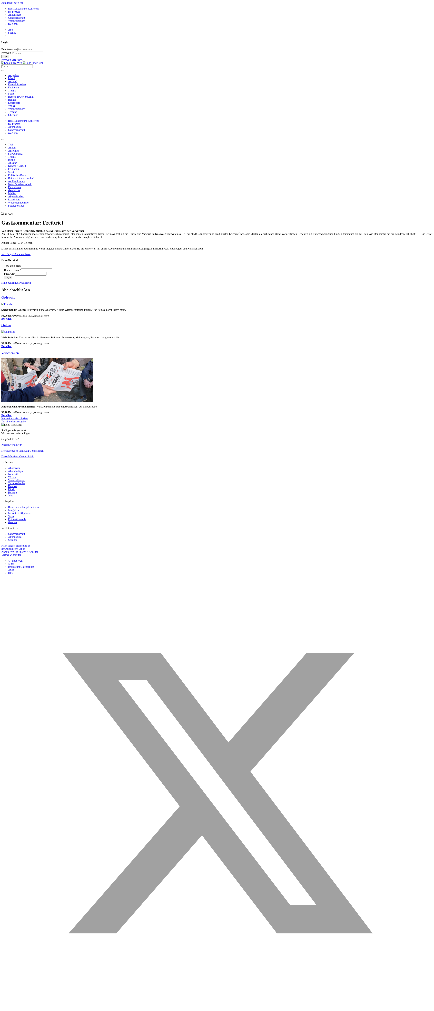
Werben (12, 477)
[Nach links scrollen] (2, 139)
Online (6, 325)
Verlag (11, 105)
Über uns (13, 115)
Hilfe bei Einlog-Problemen (16, 282)
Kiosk (11, 489)
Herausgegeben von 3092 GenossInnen (22, 450)
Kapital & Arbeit (17, 84)
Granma (12, 522)
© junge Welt (15, 560)
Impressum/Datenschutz (21, 566)
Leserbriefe (14, 102)
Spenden (12, 540)
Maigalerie (13, 510)
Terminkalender (16, 483)
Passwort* (9, 273)
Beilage (12, 99)
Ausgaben (13, 75)
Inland (11, 78)
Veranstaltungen (16, 20)
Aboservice (14, 468)
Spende (12, 32)
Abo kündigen (16, 471)
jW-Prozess (14, 11)
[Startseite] (22, 62)
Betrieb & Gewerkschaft (21, 96)
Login (5, 56)
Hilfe (11, 572)
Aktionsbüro (15, 14)
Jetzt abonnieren (16, 254)
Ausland (12, 81)
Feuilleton (13, 87)
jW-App (12, 492)
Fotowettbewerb (17, 519)
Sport (11, 93)
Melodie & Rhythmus (19, 513)
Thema (12, 90)
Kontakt (12, 486)
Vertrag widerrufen (11, 554)
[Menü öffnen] (2, 70)
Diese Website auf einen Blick (17, 456)
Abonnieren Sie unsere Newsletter (19, 551)
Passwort (6, 52)
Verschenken (10, 353)
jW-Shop (13, 23)
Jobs (10, 495)
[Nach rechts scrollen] (2, 212)
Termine (12, 111)
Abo (10, 29)
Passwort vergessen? (12, 59)
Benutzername (9, 49)
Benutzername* (12, 270)
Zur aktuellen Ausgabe (13, 421)
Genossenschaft (16, 17)
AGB (11, 569)
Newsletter (14, 474)
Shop (11, 516)
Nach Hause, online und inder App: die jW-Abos (15, 547)
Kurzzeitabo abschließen (14, 418)
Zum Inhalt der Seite (12, 2)
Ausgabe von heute (11, 444)
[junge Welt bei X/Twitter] (217, 1008)
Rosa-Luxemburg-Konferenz (23, 8)
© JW (11, 563)
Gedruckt (8, 297)
